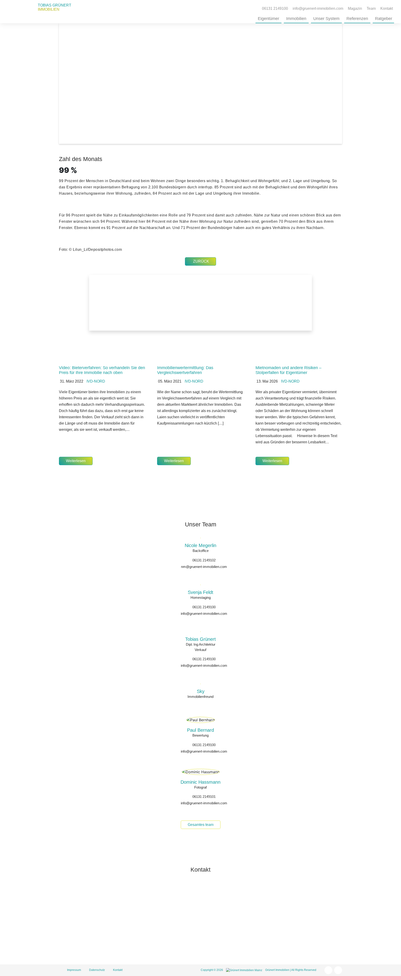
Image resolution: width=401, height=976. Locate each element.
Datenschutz (97, 970)
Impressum (74, 970)
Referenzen (357, 18)
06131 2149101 (204, 797)
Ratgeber (383, 18)
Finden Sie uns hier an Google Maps (254, 947)
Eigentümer (268, 18)
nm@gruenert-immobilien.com (204, 567)
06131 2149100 (204, 607)
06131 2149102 (204, 560)
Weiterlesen (76, 461)
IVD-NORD (96, 381)
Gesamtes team (200, 825)
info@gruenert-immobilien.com (204, 613)
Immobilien (296, 18)
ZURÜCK (201, 261)
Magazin (355, 8)
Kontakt (386, 8)
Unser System (326, 18)
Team (371, 8)
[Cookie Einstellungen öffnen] (10, 970)
